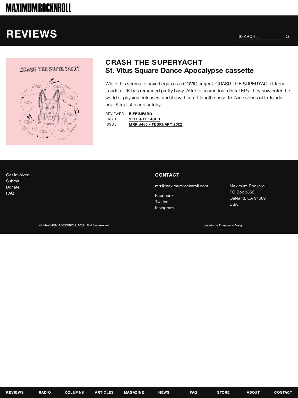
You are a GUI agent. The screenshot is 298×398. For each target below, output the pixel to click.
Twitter (161, 201)
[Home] (38, 10)
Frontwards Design (231, 225)
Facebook (164, 195)
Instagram (164, 207)
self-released (144, 119)
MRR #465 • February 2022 (155, 124)
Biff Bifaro (140, 114)
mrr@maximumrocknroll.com (181, 186)
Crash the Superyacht (154, 62)
